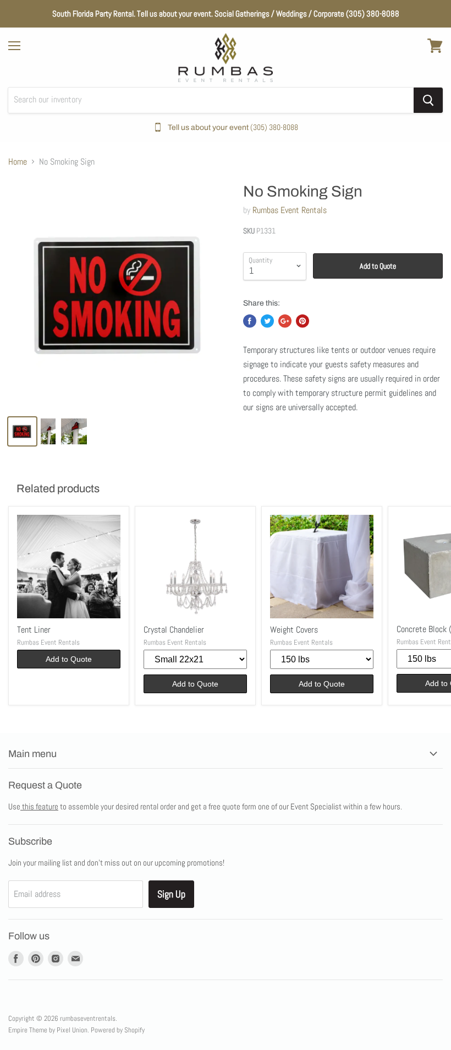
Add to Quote (378, 266)
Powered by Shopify (118, 1030)
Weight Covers (294, 629)
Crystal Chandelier (174, 629)
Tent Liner (34, 629)
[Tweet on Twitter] (267, 321)
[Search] (428, 100)
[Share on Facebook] (249, 321)
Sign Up (171, 894)
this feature (39, 806)
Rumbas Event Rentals (289, 210)
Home (17, 162)
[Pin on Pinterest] (302, 321)
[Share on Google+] (285, 321)
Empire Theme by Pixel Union (47, 1030)
